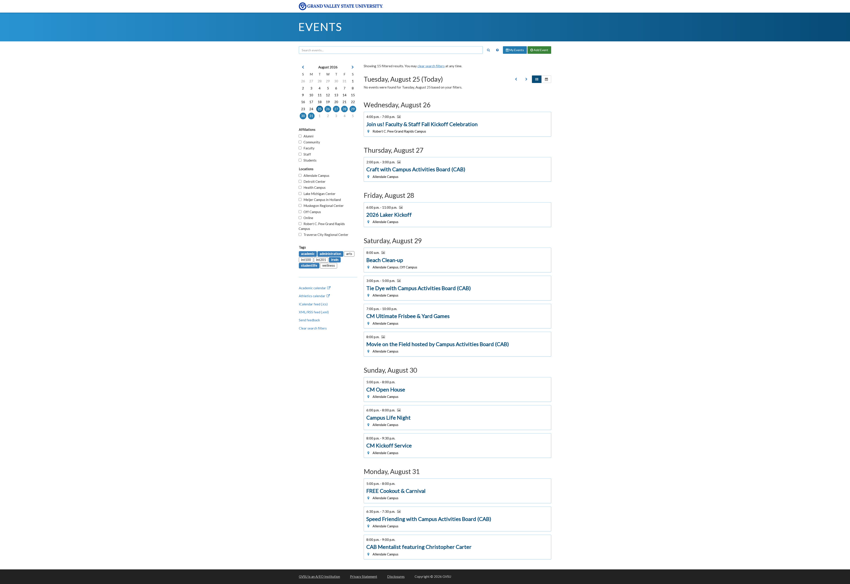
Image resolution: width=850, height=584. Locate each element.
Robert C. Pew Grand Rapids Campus (322, 226)
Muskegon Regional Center (322, 206)
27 (311, 81)
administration (330, 254)
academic (308, 254)
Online (307, 218)
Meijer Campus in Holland (321, 200)
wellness (328, 265)
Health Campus (313, 187)
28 (320, 81)
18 (320, 102)
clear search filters (431, 66)
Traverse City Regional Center (324, 235)
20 (336, 102)
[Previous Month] (303, 67)
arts (349, 254)
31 (344, 81)
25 (320, 109)
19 (328, 102)
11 (320, 95)
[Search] (488, 50)
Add (540, 50)
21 (344, 102)
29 (328, 81)
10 (311, 95)
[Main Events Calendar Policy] (497, 50)
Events (320, 26)
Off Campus (311, 212)
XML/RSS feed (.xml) (314, 312)
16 (303, 102)
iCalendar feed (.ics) (313, 304)
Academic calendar (313, 288)
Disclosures (396, 576)
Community (310, 142)
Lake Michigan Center (318, 194)
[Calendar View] (546, 79)
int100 (306, 260)
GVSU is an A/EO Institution (319, 576)
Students (309, 160)
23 (303, 109)
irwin (334, 260)
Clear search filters (313, 328)
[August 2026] (516, 79)
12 (328, 95)
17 (311, 102)
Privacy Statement (363, 576)
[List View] (537, 79)
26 (303, 81)
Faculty (308, 148)
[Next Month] (353, 67)
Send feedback (309, 320)
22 (353, 102)
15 (353, 95)
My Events (516, 50)
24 (311, 109)
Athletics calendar (312, 296)
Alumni (307, 136)
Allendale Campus (315, 175)
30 (336, 81)
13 (336, 95)
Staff (306, 154)
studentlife (309, 265)
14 (344, 95)
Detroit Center (313, 181)
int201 (321, 260)
